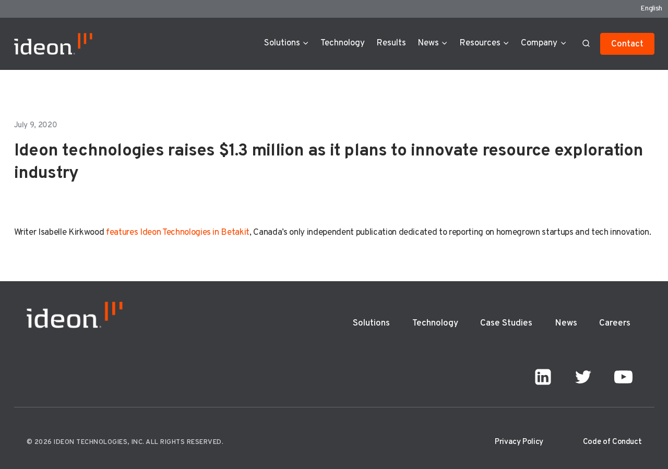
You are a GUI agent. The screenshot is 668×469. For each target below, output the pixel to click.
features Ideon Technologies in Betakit (177, 232)
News (566, 323)
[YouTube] (623, 377)
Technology (342, 43)
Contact (627, 44)
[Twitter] (583, 377)
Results (391, 43)
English (651, 8)
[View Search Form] (585, 43)
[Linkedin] (543, 377)
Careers (614, 323)
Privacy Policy (519, 442)
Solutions (371, 323)
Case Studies (506, 323)
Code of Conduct (612, 442)
